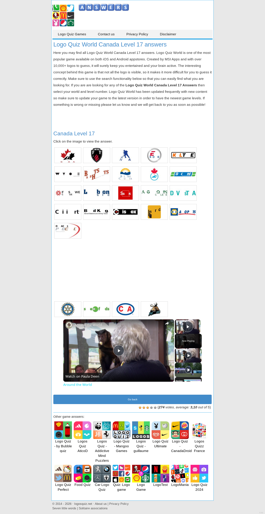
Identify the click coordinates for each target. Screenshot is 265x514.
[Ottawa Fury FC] (96, 155)
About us (101, 504)
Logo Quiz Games (72, 34)
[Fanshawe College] (67, 193)
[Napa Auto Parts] (183, 212)
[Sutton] (125, 193)
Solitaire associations (93, 508)
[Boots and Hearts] (96, 174)
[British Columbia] (125, 174)
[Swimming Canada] (154, 174)
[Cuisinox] (125, 212)
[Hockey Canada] (67, 155)
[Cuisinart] (67, 212)
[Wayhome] (67, 174)
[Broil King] (96, 212)
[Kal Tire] (183, 155)
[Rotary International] (67, 309)
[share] (167, 323)
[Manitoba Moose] (154, 309)
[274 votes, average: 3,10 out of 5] (140, 407)
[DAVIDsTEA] (183, 193)
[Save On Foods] (96, 309)
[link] (69, 325)
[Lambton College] (96, 193)
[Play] (188, 355)
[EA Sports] (154, 155)
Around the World (88, 325)
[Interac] (154, 212)
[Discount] (183, 174)
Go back (132, 399)
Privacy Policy (137, 34)
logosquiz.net (83, 504)
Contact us (106, 34)
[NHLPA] (125, 155)
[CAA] (125, 309)
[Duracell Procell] (67, 231)
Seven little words (64, 508)
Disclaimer (168, 34)
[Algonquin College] (154, 193)
